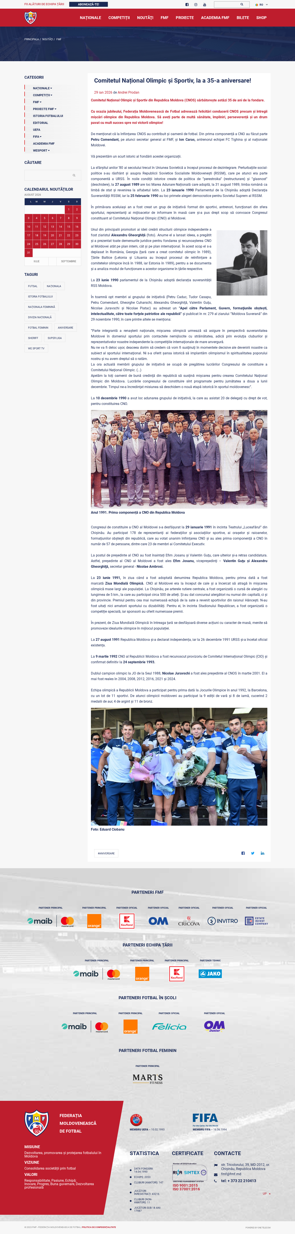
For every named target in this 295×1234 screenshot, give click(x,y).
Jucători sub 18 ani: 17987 (147, 1209)
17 (28, 235)
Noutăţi (47, 39)
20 (52, 235)
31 (28, 252)
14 (60, 226)
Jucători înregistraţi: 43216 (147, 1192)
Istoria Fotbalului (48, 116)
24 (28, 244)
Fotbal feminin (38, 327)
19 (44, 235)
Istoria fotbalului (40, 296)
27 (52, 244)
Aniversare (65, 327)
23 (76, 235)
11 (36, 226)
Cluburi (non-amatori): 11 (143, 1201)
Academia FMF (44, 143)
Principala (31, 39)
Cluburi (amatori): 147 (148, 1184)
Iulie (37, 261)
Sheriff (33, 338)
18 (36, 235)
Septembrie (68, 261)
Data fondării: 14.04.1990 (143, 1170)
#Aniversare (106, 853)
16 (76, 226)
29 (68, 244)
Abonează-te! (88, 4)
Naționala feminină (41, 306)
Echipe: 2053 (143, 1177)
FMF (59, 39)
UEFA (36, 129)
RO (261, 4)
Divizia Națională (40, 317)
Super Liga (55, 338)
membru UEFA (139, 1129)
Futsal (32, 286)
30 (76, 244)
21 (60, 235)
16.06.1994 (220, 1129)
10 (28, 226)
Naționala (54, 286)
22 (68, 235)
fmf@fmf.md (231, 1174)
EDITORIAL (40, 123)
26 (44, 244)
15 (68, 226)
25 (36, 244)
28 (60, 244)
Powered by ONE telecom (258, 1228)
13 (52, 226)
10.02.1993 (158, 1129)
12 (44, 226)
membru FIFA (201, 1129)
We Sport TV (36, 348)
